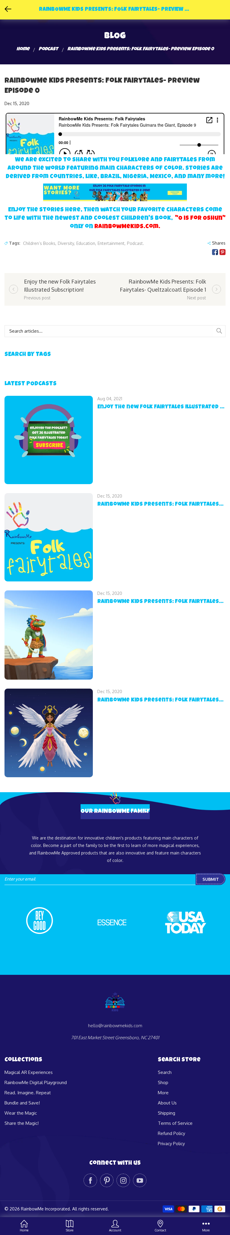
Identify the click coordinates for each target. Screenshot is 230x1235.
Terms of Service (175, 1123)
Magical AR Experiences (28, 1072)
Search (165, 1072)
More (163, 1092)
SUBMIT (210, 879)
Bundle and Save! (22, 1103)
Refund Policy (171, 1133)
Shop (163, 1082)
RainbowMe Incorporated (45, 1208)
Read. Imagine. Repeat (27, 1092)
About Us (167, 1103)
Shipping (166, 1113)
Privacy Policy (171, 1143)
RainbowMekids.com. (127, 227)
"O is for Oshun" (200, 219)
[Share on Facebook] (215, 252)
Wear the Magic (20, 1113)
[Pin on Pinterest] (223, 252)
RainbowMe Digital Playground (35, 1082)
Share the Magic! (21, 1123)
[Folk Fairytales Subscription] (115, 192)
